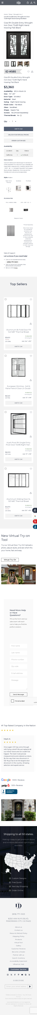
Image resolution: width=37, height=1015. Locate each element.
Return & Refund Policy (18, 933)
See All (6, 817)
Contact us (18, 930)
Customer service (18, 969)
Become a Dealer (18, 952)
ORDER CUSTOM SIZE (18, 140)
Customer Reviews (18, 949)
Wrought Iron (17, 14)
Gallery (18, 946)
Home (6, 14)
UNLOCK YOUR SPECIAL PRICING (18, 135)
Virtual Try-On (10, 560)
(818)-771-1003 (12, 262)
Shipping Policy (18, 936)
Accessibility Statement (18, 961)
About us (18, 927)
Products (18, 939)
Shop (10, 14)
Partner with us (18, 955)
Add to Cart (19, 129)
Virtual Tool (18, 942)
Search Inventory (18, 958)
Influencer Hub (18, 964)
